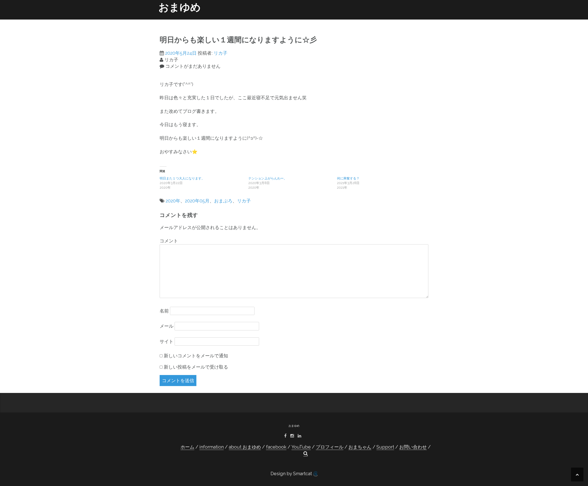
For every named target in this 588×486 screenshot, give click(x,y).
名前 (164, 311)
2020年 (173, 201)
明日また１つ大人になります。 (182, 178)
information (230, 21)
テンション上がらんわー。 (267, 178)
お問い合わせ (405, 21)
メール (166, 326)
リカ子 (220, 53)
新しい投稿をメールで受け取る (196, 367)
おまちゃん (362, 21)
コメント (169, 241)
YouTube (308, 21)
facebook (286, 21)
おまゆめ (179, 7)
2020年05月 (197, 201)
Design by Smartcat (292, 473)
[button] (422, 22)
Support (383, 21)
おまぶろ (223, 201)
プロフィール (331, 21)
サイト (166, 341)
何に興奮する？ (348, 178)
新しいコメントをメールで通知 (196, 355)
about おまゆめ (259, 21)
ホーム (210, 21)
